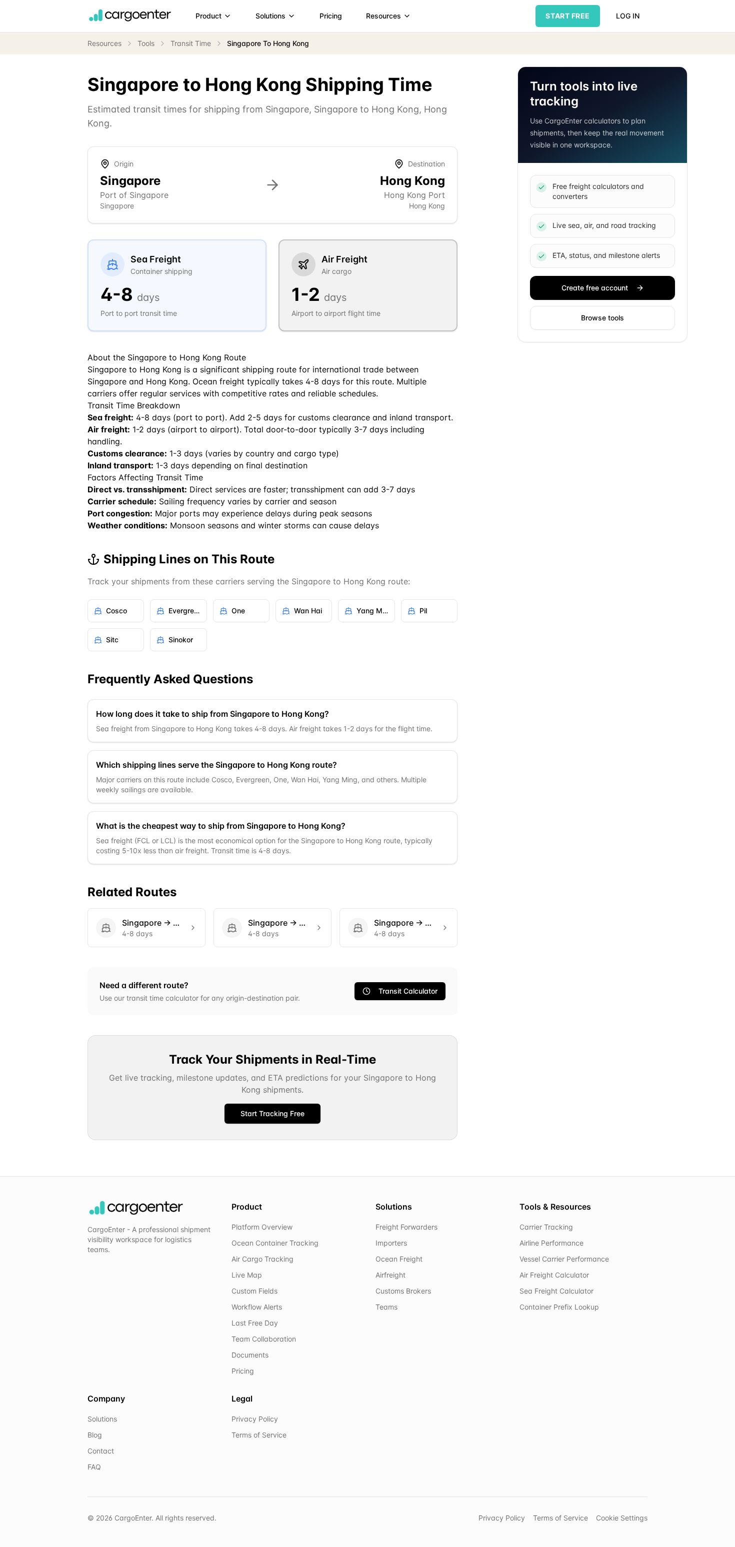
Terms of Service (259, 1435)
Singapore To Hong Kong (268, 43)
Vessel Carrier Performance (564, 1259)
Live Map (247, 1275)
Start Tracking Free (272, 1113)
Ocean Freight (399, 1259)
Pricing (331, 15)
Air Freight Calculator (554, 1275)
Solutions (271, 15)
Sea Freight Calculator (557, 1291)
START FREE (568, 15)
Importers (391, 1243)
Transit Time (190, 43)
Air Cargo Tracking (263, 1259)
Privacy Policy (255, 1419)
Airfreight (391, 1275)
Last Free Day (255, 1323)
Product (209, 15)
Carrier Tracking (546, 1227)
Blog (95, 1435)
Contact (101, 1451)
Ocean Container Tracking (275, 1243)
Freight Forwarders (407, 1227)
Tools (146, 43)
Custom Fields (255, 1291)
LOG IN (628, 15)
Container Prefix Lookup (559, 1307)
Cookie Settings (622, 1518)
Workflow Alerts (257, 1307)
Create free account (595, 287)
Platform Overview (262, 1227)
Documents (250, 1355)
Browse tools (602, 317)
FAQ (94, 1467)
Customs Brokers (403, 1291)
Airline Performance (552, 1243)
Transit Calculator (408, 991)
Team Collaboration (264, 1339)
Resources (383, 15)
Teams (387, 1307)
